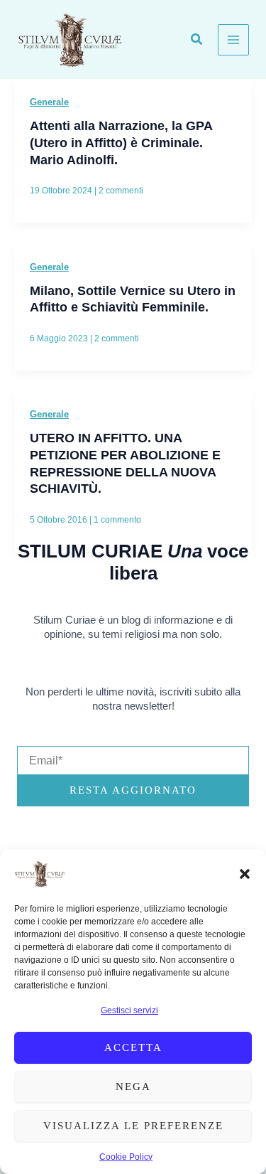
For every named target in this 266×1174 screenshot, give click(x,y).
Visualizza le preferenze (133, 1125)
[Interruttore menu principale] (233, 39)
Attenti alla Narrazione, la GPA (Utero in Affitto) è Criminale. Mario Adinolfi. (121, 142)
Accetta (133, 1047)
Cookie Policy (126, 1157)
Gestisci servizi (129, 1010)
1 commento (117, 520)
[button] (245, 874)
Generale (49, 102)
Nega (133, 1086)
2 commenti (121, 191)
